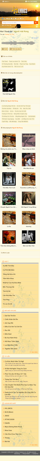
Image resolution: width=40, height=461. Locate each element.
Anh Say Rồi (9, 323)
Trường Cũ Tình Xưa (7, 113)
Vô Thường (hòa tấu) (7, 64)
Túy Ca (9, 168)
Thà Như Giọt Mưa (6, 108)
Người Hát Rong (21, 31)
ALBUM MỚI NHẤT (10, 403)
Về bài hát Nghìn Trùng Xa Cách (16, 368)
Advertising (17, 453)
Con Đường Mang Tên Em (8, 106)
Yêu (21, 108)
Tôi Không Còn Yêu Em (8, 116)
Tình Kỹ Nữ (7, 291)
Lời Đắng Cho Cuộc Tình (27, 119)
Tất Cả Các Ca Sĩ (18, 66)
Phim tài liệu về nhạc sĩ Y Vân (15, 374)
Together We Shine (11, 348)
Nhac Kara (8, 430)
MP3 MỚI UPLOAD (10, 310)
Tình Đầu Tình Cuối (9, 187)
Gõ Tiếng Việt (7, 25)
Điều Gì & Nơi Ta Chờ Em (13, 326)
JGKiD (7, 416)
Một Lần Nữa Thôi (28, 246)
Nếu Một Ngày (13, 121)
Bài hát (7, 441)
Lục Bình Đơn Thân (11, 345)
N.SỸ (22, 18)
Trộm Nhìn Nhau (8, 278)
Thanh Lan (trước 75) (14, 61)
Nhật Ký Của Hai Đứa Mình (12, 283)
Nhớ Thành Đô (6, 31)
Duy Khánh (32, 64)
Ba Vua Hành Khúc (11, 338)
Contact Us (35, 453)
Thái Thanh (5, 61)
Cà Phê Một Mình (8, 270)
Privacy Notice (26, 453)
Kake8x (7, 423)
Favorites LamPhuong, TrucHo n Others (28, 187)
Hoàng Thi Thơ (9, 34)
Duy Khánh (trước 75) (7, 66)
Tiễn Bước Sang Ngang (8, 119)
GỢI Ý (6, 261)
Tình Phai (6, 300)
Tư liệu (7, 356)
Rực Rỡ (7, 330)
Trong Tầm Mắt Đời (23, 121)
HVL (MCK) (8, 408)
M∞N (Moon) (9, 412)
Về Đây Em (15, 108)
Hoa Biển (17, 119)
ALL (5, 18)
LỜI (13, 18)
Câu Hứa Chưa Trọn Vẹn (13, 434)
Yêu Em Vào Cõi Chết (20, 111)
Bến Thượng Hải (8, 287)
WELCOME (32, 1)
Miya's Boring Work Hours (13, 427)
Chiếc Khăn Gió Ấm (11, 319)
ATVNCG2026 (9, 419)
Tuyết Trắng (5, 121)
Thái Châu (24, 61)
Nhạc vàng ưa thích (28, 149)
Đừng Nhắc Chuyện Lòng (20, 113)
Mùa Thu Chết (26, 108)
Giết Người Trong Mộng (28, 207)
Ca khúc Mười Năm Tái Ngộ (14, 361)
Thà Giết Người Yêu (9, 94)
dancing (28, 226)
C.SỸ (17, 18)
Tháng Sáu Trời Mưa (12, 379)
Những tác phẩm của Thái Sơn (9, 149)
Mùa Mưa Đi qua (29, 168)
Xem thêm (34, 352)
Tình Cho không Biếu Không (9, 246)
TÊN (9, 18)
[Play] (3, 38)
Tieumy (7, 438)
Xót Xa (11, 111)
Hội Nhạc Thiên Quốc (12, 341)
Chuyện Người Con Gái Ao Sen (9, 207)
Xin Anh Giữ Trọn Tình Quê (23, 106)
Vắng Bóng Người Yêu (21, 116)
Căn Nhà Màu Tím (9, 295)
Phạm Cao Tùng (24, 64)
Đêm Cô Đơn (5, 111)
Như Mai (16, 64)
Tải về (5, 49)
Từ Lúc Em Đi (7, 304)
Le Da (9, 226)
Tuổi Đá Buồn (31, 116)
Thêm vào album (16, 49)
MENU (6, 1)
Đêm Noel (8, 334)
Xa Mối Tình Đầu (8, 266)
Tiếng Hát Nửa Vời (9, 274)
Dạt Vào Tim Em (10, 315)
